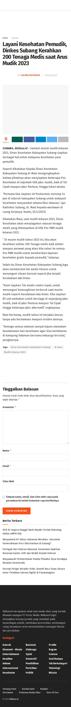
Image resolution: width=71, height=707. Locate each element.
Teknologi (54, 668)
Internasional (10, 668)
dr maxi (58, 347)
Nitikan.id (14, 699)
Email (7, 466)
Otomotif (31, 658)
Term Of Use (52, 692)
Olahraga (31, 649)
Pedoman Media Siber (30, 692)
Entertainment (11, 654)
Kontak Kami (28, 689)
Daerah (15, 38)
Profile (52, 644)
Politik (29, 672)
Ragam (53, 649)
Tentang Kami (9, 689)
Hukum (6, 663)
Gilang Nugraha (30, 75)
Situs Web (8, 481)
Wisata (53, 672)
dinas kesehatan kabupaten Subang (30, 347)
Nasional (31, 644)
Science (53, 654)
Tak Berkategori (58, 663)
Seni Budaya (56, 658)
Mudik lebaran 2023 (15, 352)
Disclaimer (8, 692)
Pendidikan (32, 663)
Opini (29, 654)
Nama (7, 450)
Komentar (9, 407)
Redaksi (44, 689)
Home (5, 38)
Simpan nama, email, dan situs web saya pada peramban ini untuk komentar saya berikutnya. (32, 498)
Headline (8, 658)
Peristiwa (31, 668)
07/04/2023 (51, 75)
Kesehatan (9, 672)
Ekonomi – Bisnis (12, 649)
